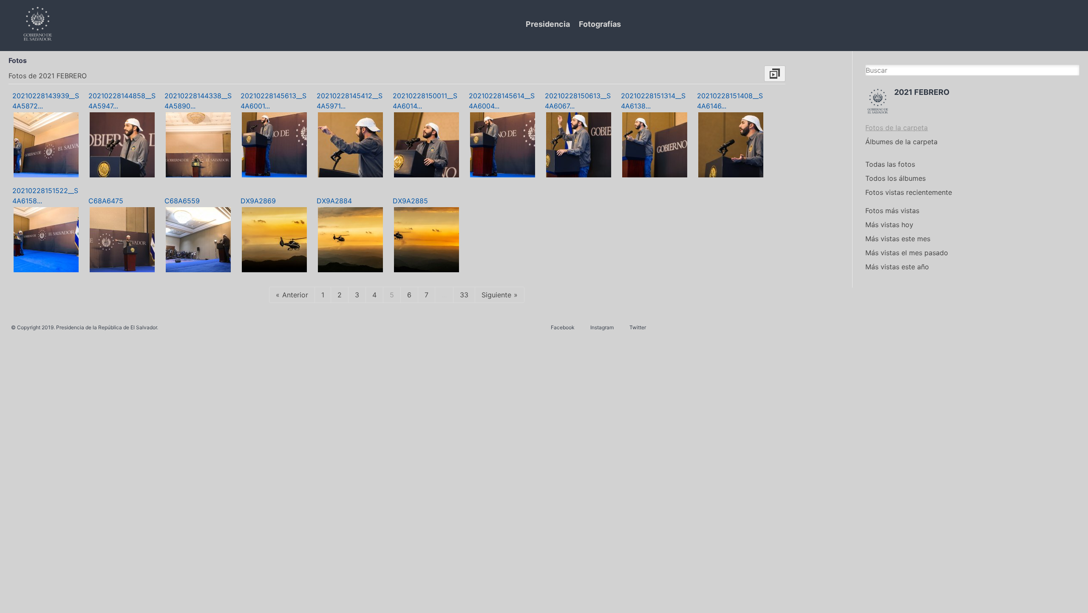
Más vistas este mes (897, 238)
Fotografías (600, 24)
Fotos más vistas (892, 210)
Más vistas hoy (889, 224)
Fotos (17, 60)
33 (464, 295)
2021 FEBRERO (921, 92)
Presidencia (548, 24)
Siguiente (496, 295)
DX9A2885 (410, 201)
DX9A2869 (258, 201)
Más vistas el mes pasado (906, 252)
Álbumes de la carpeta (901, 141)
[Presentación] (774, 74)
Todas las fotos (890, 164)
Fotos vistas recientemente (908, 192)
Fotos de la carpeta (896, 127)
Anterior (295, 295)
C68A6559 (182, 201)
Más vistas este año (897, 266)
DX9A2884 (334, 201)
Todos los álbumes (895, 178)
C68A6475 (105, 201)
